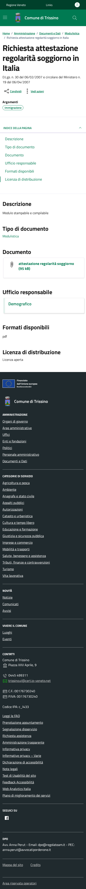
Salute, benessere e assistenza (24, 555)
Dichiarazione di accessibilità (23, 762)
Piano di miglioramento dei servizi (26, 795)
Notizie (8, 597)
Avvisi (7, 610)
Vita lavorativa (13, 575)
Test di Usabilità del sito (19, 775)
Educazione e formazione (20, 529)
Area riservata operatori (20, 883)
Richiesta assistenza (17, 735)
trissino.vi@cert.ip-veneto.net (29, 680)
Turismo (8, 568)
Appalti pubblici (13, 502)
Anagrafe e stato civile (18, 496)
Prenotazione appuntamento (23, 722)
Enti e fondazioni (14, 441)
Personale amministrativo (21, 454)
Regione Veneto (16, 5)
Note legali (10, 768)
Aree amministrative (17, 427)
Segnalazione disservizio (20, 729)
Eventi (7, 639)
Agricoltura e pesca (16, 482)
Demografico (20, 303)
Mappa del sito (13, 864)
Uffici (6, 434)
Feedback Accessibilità (18, 782)
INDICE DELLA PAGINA (17, 128)
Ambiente (9, 489)
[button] (49, 5)
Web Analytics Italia (17, 788)
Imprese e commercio (18, 542)
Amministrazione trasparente (23, 742)
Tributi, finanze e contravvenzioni (26, 562)
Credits (35, 864)
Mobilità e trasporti (16, 549)
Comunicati (11, 604)
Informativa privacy (16, 748)
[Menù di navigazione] (5, 17)
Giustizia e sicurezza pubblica (23, 535)
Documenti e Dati (15, 461)
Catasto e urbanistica (18, 515)
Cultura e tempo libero (18, 522)
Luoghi (7, 632)
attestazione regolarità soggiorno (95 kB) (46, 266)
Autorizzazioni (13, 509)
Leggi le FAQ (11, 715)
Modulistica (11, 236)
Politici (7, 447)
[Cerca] (75, 18)
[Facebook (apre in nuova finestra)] (7, 818)
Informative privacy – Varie (22, 755)
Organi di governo (15, 421)
